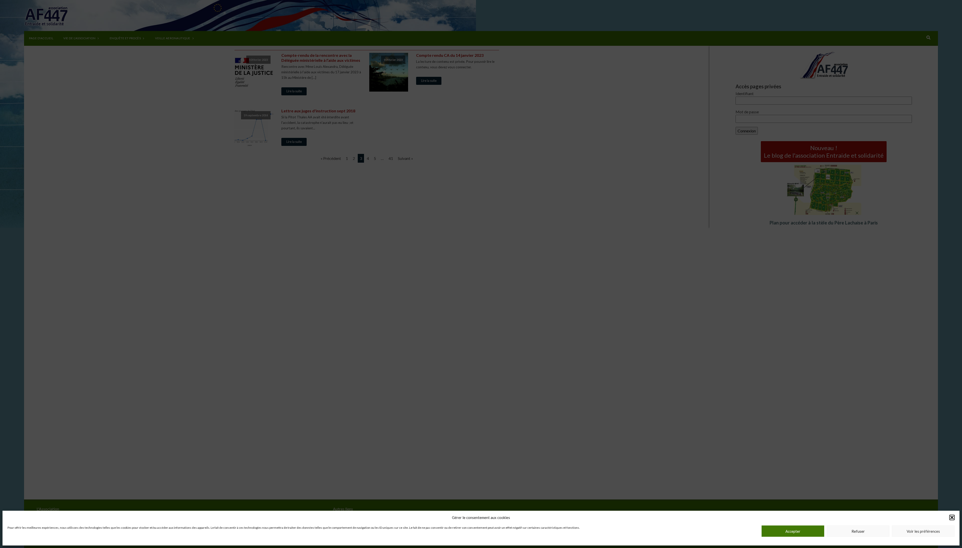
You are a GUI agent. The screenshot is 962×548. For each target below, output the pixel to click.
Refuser (858, 531)
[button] (951, 517)
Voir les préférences (923, 531)
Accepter (792, 531)
